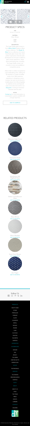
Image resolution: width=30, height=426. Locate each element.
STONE (15, 310)
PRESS (15, 396)
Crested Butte (15, 360)
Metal (15, 323)
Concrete (15, 320)
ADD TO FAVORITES (15, 141)
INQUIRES (15, 408)
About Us (15, 389)
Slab (15, 330)
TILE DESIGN (15, 374)
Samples (15, 340)
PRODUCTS (15, 304)
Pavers (15, 328)
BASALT (15, 355)
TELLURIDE (15, 357)
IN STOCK (15, 333)
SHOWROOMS (15, 346)
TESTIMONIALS (15, 368)
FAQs (15, 391)
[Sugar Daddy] (8, 16)
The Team (15, 394)
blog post (8, 87)
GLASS (15, 318)
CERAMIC (15, 315)
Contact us (8, 94)
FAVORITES (15, 338)
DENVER (15, 350)
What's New (15, 308)
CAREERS (15, 401)
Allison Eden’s (12, 48)
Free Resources (15, 377)
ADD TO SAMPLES (15, 103)
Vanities (15, 335)
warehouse (15, 362)
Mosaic (15, 325)
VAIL (15, 352)
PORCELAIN (15, 313)
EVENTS (15, 399)
